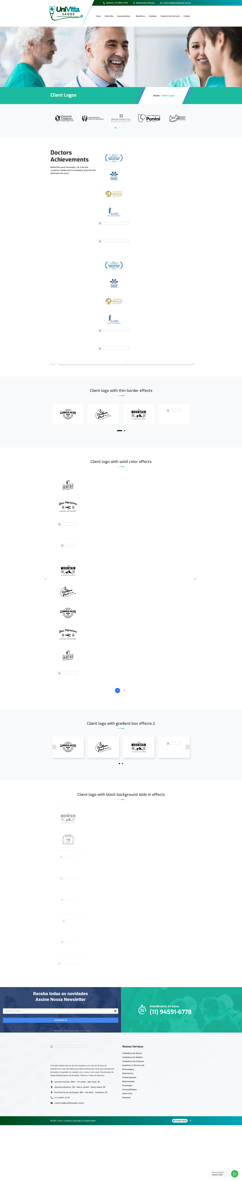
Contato (187, 16)
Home (98, 16)
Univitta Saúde (181, 1121)
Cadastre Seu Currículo (170, 16)
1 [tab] (115, 127)
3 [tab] (122, 127)
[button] (53, 361)
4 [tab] (126, 127)
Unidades (153, 16)
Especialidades (123, 16)
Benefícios (140, 16)
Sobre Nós (109, 16)
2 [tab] (119, 127)
